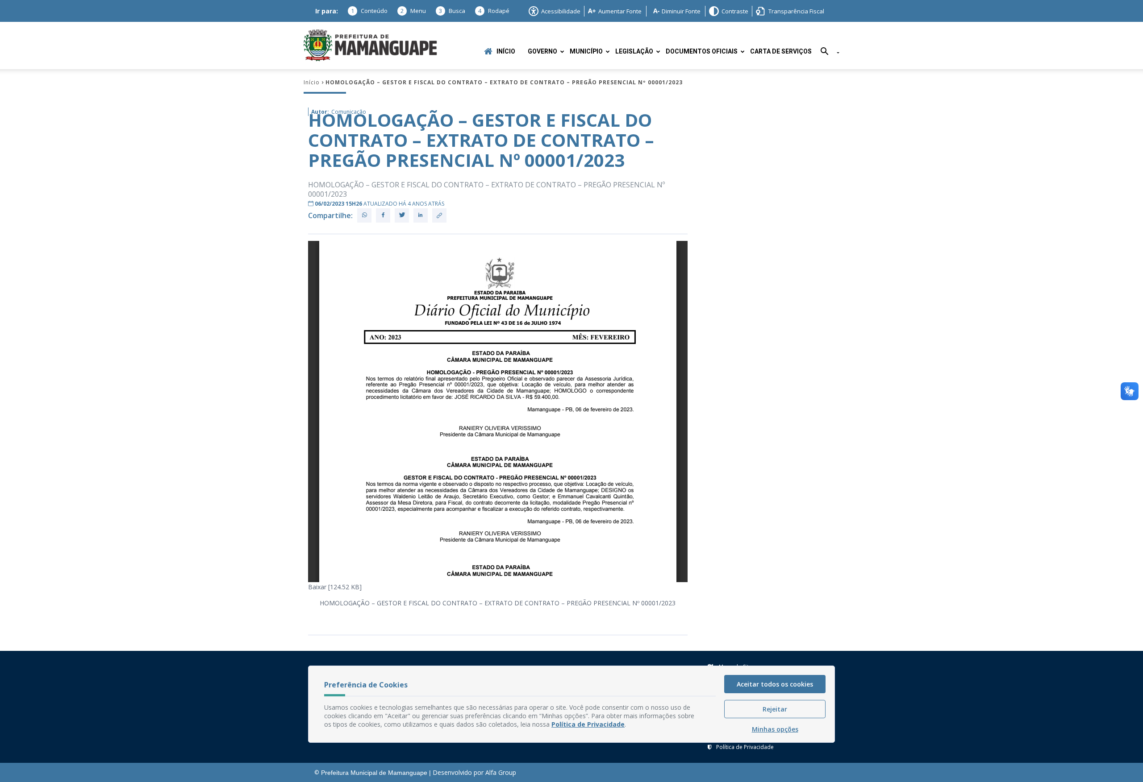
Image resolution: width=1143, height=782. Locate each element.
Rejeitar (775, 709)
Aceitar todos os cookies (775, 684)
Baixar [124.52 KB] (335, 587)
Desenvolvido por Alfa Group (474, 772)
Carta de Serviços (781, 51)
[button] (826, 53)
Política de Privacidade (745, 747)
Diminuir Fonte (681, 11)
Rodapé (493, 11)
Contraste (735, 11)
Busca (452, 11)
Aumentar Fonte (620, 11)
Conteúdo (369, 11)
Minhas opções (775, 729)
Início (505, 51)
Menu (413, 11)
